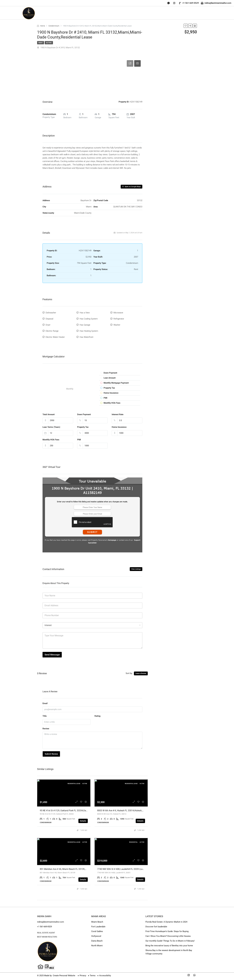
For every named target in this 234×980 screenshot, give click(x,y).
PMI (79, 439)
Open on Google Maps (132, 187)
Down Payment (84, 414)
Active (49, 43)
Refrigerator (118, 319)
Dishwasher (51, 312)
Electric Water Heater (55, 337)
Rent (40, 43)
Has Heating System (89, 331)
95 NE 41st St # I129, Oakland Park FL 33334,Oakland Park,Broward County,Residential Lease (84, 810)
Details (83, 821)
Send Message (52, 654)
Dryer (48, 325)
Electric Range (52, 331)
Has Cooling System (89, 319)
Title (45, 716)
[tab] (130, 63)
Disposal (49, 319)
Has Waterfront (86, 337)
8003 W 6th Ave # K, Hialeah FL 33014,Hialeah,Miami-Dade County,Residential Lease (137, 810)
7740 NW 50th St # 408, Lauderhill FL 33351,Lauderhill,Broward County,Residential (136, 869)
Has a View (85, 312)
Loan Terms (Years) (51, 427)
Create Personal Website (63, 975)
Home (42, 26)
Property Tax (83, 427)
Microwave (118, 312)
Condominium (53, 26)
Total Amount (49, 414)
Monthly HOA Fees (51, 439)
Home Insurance (119, 427)
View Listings (136, 569)
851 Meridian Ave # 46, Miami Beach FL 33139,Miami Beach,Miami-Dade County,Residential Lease (87, 869)
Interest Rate (117, 414)
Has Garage (85, 325)
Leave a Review (140, 673)
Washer (116, 325)
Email (45, 703)
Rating (97, 716)
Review (46, 728)
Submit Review (51, 754)
